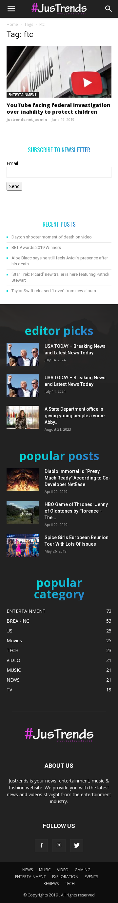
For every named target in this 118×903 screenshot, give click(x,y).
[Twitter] (76, 845)
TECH (70, 883)
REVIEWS (51, 883)
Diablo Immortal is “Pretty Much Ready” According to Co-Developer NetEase (77, 478)
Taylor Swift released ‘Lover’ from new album (53, 290)
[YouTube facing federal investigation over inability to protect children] (59, 72)
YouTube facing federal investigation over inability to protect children (58, 108)
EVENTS (91, 876)
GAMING (82, 870)
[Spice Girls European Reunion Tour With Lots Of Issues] (23, 545)
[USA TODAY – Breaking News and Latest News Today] (23, 354)
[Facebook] (41, 845)
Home (12, 24)
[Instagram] (59, 845)
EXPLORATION (65, 876)
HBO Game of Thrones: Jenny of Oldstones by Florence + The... (76, 511)
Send (14, 186)
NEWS (27, 870)
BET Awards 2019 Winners (36, 247)
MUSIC (45, 870)
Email (12, 163)
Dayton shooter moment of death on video (51, 237)
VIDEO (63, 870)
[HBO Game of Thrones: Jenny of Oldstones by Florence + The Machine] (23, 512)
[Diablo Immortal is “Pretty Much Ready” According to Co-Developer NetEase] (23, 479)
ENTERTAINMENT (23, 94)
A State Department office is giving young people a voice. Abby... (75, 415)
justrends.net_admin (27, 119)
